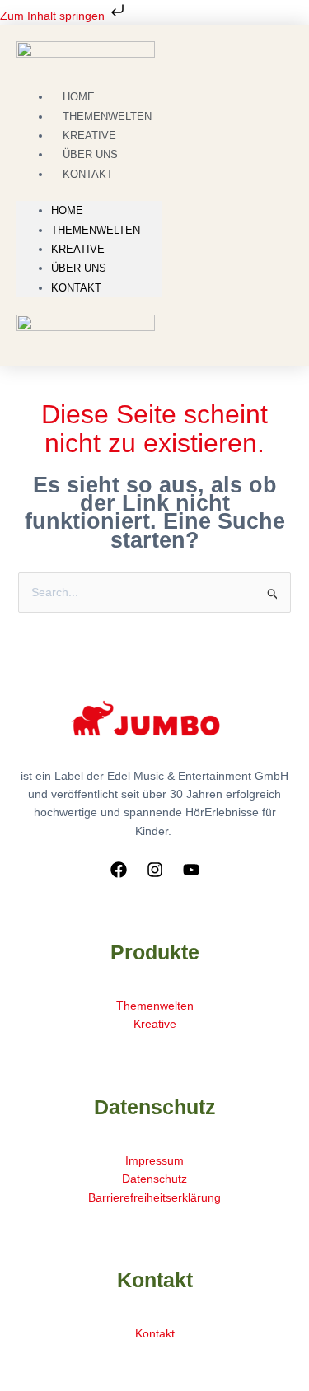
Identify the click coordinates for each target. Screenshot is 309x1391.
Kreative (78, 249)
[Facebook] (118, 869)
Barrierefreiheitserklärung (154, 1197)
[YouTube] (191, 869)
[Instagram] (155, 869)
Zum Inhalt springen (54, 15)
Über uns (78, 268)
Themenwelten (95, 230)
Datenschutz (154, 1178)
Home (67, 210)
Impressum (154, 1160)
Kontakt (88, 174)
